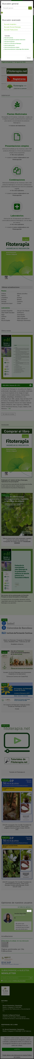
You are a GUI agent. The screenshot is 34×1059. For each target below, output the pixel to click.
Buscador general (9, 37)
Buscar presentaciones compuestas (13, 49)
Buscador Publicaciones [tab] (11, 29)
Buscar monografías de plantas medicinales (15, 39)
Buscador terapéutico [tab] (10, 24)
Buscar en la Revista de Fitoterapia (13, 43)
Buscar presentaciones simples (12, 47)
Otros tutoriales (25, 49)
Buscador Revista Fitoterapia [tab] (12, 27)
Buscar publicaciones (10, 45)
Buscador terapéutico (10, 41)
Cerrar (29, 58)
